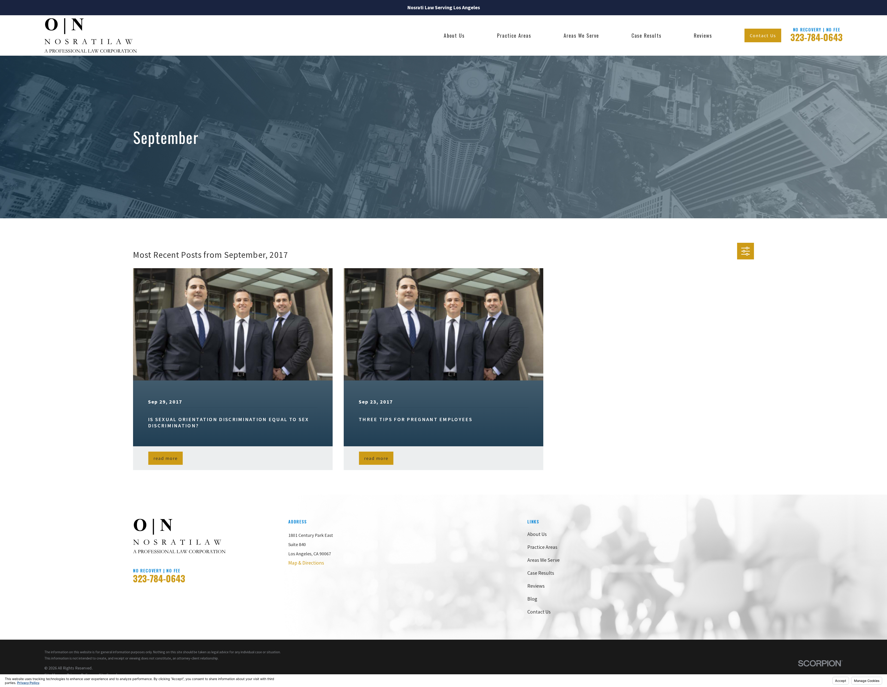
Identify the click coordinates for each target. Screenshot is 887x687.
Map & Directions (306, 562)
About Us (537, 534)
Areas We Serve (543, 560)
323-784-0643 (816, 37)
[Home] (90, 35)
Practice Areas (542, 547)
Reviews (536, 586)
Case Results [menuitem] (647, 35)
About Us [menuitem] (454, 35)
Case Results (540, 573)
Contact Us (763, 35)
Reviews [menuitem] (703, 35)
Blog (532, 599)
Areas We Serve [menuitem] (581, 35)
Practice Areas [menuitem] (514, 35)
